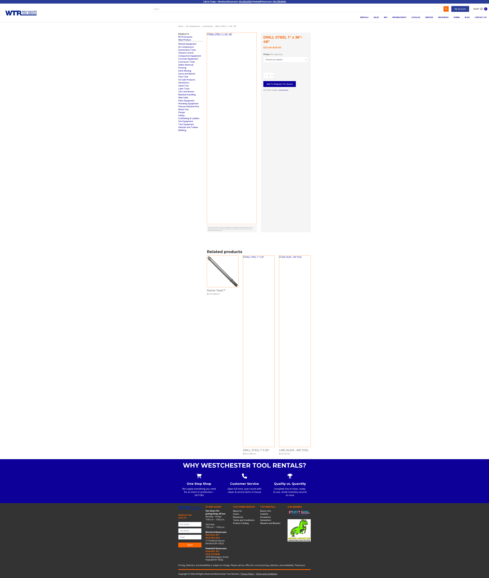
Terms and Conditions (243, 520)
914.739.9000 (279, 2)
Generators (183, 82)
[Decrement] (265, 75)
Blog (467, 17)
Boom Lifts (265, 511)
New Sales (183, 97)
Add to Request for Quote (280, 84)
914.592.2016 (245, 2)
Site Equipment (185, 121)
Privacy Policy (247, 574)
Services (429, 17)
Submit (190, 545)
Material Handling (187, 94)
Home (180, 26)
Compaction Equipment (189, 55)
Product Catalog (241, 523)
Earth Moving (184, 70)
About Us (237, 511)
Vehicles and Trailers (188, 127)
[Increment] (272, 75)
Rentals (364, 17)
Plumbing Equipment (188, 103)
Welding (182, 130)
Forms (457, 17)
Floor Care (183, 76)
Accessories (208, 26)
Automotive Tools (187, 49)
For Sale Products (186, 79)
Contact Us (480, 17)
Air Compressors (193, 26)
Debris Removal (185, 64)
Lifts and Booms (186, 91)
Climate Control (185, 52)
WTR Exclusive (185, 36)
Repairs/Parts (399, 17)
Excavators (265, 517)
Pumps (181, 112)
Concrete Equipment (188, 58)
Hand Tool (183, 85)
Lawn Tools (183, 88)
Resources (443, 17)
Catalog (415, 17)
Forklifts (264, 514)
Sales (376, 17)
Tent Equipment (186, 124)
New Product (184, 39)
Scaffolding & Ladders (188, 118)
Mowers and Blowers (270, 523)
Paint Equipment (186, 100)
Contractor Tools (186, 61)
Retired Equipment (187, 43)
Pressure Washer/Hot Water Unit (188, 108)
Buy (385, 17)
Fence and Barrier (186, 73)
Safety (181, 115)
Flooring (182, 67)
